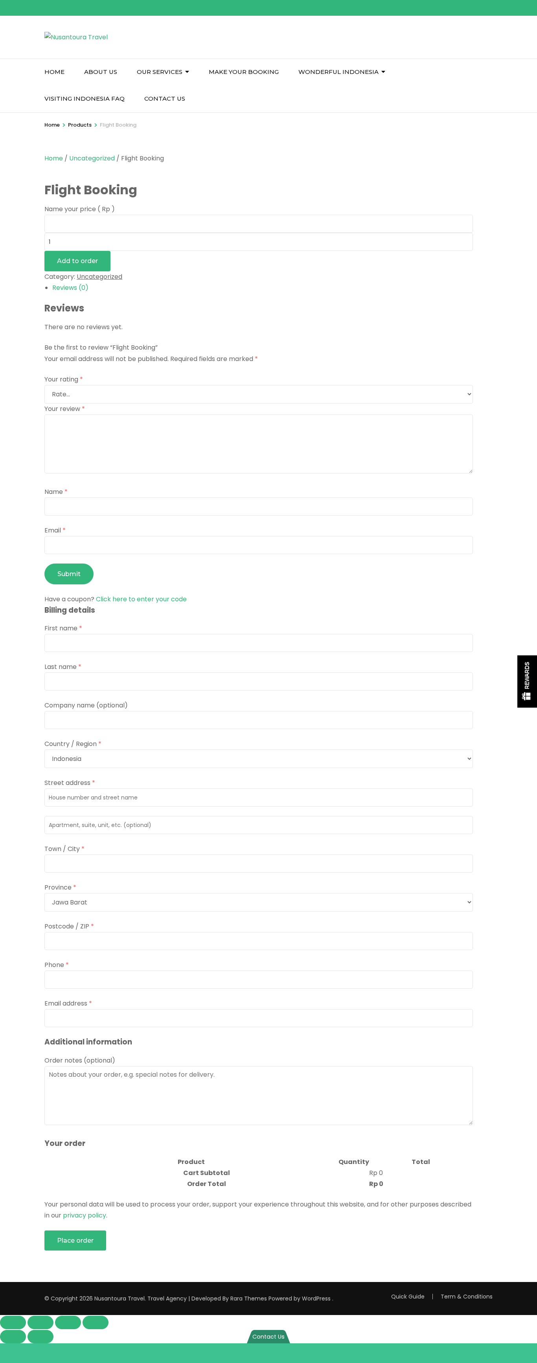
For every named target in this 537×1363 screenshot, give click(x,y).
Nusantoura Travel (119, 1298)
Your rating (63, 379)
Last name (62, 666)
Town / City (64, 848)
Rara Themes (248, 1298)
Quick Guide (408, 1296)
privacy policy (84, 1215)
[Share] (68, 1322)
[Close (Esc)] (96, 1322)
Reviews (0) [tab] (70, 287)
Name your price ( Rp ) (79, 209)
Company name (86, 705)
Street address (69, 782)
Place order (75, 1240)
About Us (100, 72)
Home (54, 72)
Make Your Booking (244, 72)
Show (527, 682)
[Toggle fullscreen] (40, 1322)
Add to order (77, 261)
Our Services (159, 72)
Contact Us (164, 98)
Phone (56, 964)
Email (55, 530)
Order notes (79, 1060)
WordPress (316, 1298)
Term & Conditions (467, 1296)
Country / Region (72, 743)
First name (63, 628)
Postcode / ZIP (69, 926)
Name (56, 491)
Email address (68, 1003)
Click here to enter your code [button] (141, 599)
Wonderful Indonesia (338, 72)
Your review (64, 408)
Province (60, 887)
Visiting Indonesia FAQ (84, 98)
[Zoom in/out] (13, 1322)
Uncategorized (92, 158)
